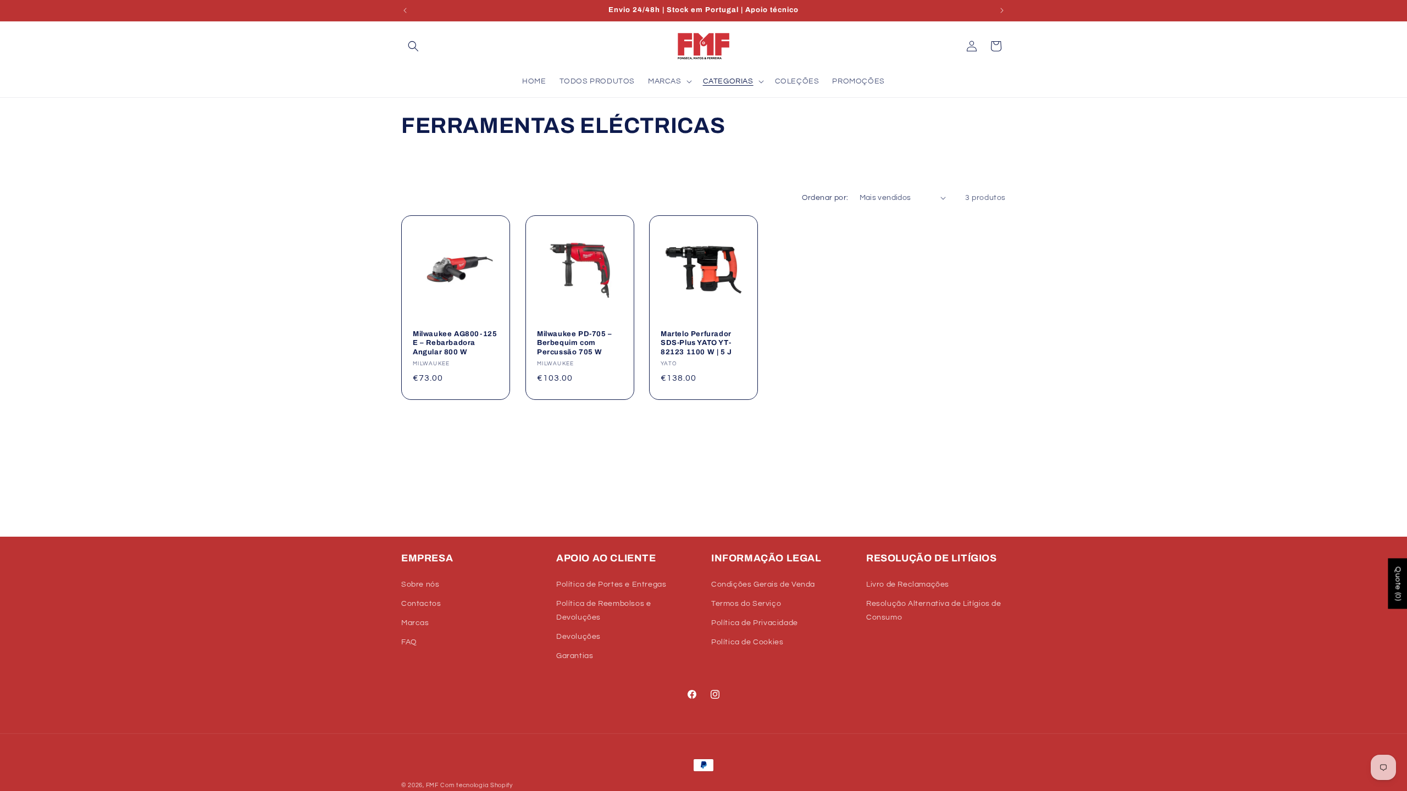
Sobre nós (420, 584)
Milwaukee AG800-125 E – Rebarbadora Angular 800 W (455, 343)
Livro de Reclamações (907, 584)
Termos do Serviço (746, 604)
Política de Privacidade (754, 623)
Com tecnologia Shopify (476, 785)
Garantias (574, 656)
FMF (432, 785)
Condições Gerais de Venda (763, 584)
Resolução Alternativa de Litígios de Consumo (933, 610)
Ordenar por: (825, 198)
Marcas (415, 623)
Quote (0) (1398, 583)
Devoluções (578, 636)
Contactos (421, 604)
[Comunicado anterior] (405, 10)
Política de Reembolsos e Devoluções (603, 610)
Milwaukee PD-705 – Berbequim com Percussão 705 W (574, 343)
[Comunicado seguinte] (1002, 10)
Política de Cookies (747, 642)
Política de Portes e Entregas (611, 584)
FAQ (409, 642)
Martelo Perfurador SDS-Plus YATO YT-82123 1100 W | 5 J (696, 343)
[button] (413, 46)
